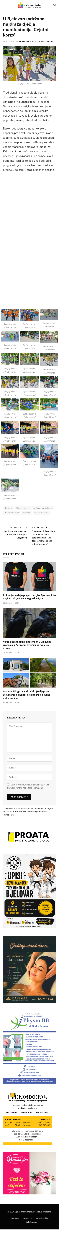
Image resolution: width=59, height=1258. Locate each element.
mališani (26, 513)
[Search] (54, 5)
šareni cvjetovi (41, 513)
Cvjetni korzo (22, 508)
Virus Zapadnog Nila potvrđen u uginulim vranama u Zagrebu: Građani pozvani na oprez (27, 645)
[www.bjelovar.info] (29, 5)
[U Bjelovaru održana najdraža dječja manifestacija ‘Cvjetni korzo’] (29, 63)
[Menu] (5, 5)
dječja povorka (12, 513)
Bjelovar (9, 508)
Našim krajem (26, 41)
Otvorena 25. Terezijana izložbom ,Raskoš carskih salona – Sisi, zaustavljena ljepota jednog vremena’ (43, 537)
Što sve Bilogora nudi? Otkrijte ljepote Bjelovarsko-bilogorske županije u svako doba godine (26, 695)
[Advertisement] (29, 205)
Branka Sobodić (46, 41)
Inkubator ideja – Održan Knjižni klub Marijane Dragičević (15, 534)
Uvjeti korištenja (43, 1218)
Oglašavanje (31, 1222)
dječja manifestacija (42, 508)
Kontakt (15, 1218)
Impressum (27, 1218)
